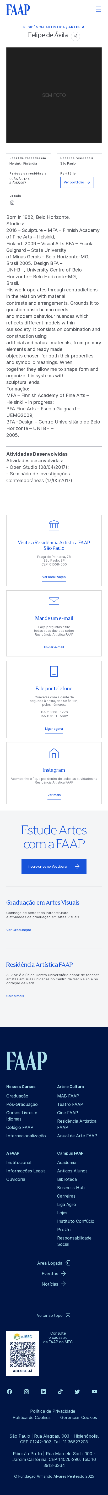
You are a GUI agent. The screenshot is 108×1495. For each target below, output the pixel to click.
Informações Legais (26, 1170)
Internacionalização (26, 1135)
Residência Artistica (44, 27)
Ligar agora (54, 729)
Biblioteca (67, 1179)
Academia (66, 1162)
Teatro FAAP (70, 1104)
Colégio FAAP (19, 1127)
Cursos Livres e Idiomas (21, 1116)
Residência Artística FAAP (76, 1124)
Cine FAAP (67, 1112)
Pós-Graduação (22, 1104)
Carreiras (66, 1196)
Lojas (62, 1212)
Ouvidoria (15, 1179)
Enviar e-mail (54, 647)
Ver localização (54, 577)
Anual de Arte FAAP (77, 1135)
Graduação (17, 1096)
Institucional (18, 1162)
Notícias (50, 1284)
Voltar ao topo (50, 1315)
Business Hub (71, 1187)
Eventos (50, 1273)
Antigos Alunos (72, 1170)
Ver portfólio (74, 182)
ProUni (64, 1229)
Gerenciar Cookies (78, 1417)
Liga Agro (66, 1204)
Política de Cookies (32, 1417)
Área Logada (49, 1263)
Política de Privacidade (52, 1411)
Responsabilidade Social (74, 1241)
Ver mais (54, 795)
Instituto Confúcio (75, 1221)
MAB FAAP (68, 1096)
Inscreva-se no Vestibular (48, 866)
